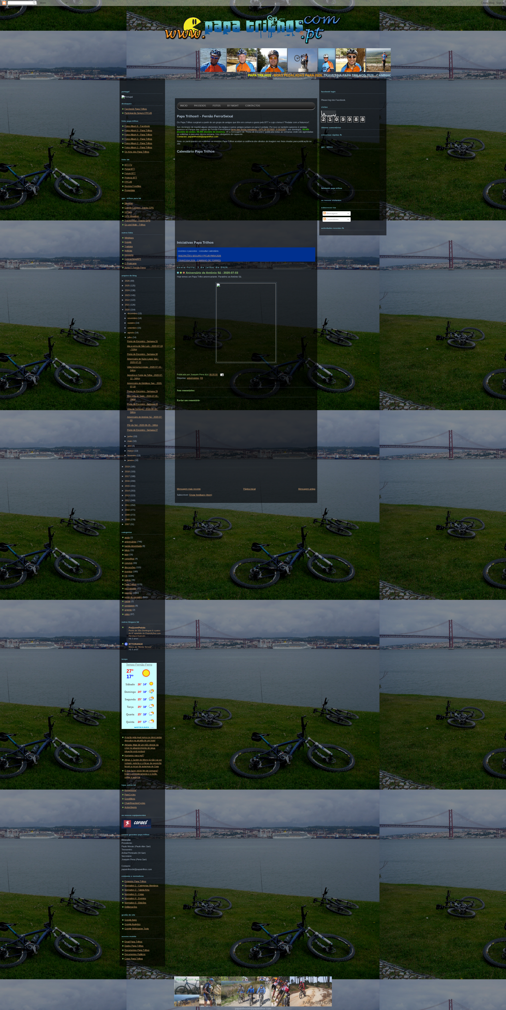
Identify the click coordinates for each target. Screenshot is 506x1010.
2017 (127, 476)
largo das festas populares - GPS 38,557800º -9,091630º (258, 129)
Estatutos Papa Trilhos (135, 881)
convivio (128, 563)
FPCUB (128, 182)
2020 (127, 309)
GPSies (128, 212)
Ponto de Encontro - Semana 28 (142, 404)
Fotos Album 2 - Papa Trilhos (138, 143)
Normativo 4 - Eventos (135, 898)
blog (126, 554)
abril (129, 446)
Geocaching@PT (133, 259)
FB (126, 576)
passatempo (130, 588)
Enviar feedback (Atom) (200, 495)
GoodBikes (130, 799)
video (127, 614)
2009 (127, 515)
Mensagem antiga (306, 489)
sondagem (130, 605)
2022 (127, 300)
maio (130, 441)
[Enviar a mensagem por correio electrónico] (221, 374)
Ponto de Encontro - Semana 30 (142, 354)
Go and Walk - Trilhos (135, 225)
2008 (127, 519)
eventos (128, 571)
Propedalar (130, 190)
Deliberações (131, 907)
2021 (127, 305)
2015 (127, 486)
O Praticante (131, 263)
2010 (127, 510)
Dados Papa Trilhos (134, 946)
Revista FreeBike (133, 186)
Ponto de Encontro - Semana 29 (142, 391)
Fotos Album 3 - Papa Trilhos (138, 139)
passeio (128, 593)
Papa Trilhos (131, 584)
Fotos (217, 105)
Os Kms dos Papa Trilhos (137, 152)
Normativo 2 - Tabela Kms (137, 890)
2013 (127, 495)
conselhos (129, 558)
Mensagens (332, 213)
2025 (127, 285)
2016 (127, 481)
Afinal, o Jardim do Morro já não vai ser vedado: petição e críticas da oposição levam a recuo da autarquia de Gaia (143, 763)
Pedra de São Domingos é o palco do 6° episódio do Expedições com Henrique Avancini (144, 633)
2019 (127, 466)
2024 (127, 290)
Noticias (128, 250)
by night (233, 105)
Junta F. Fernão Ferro (135, 267)
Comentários (332, 219)
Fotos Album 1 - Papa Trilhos (138, 147)
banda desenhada (133, 546)
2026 (127, 281)
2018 (127, 471)
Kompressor (130, 790)
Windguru (129, 238)
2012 (127, 500)
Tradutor (129, 246)
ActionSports (131, 807)
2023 (127, 295)
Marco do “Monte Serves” (140, 647)
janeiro (130, 460)
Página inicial (249, 489)
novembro (132, 318)
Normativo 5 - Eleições (135, 903)
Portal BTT (130, 169)
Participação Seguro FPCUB (138, 113)
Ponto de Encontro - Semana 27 (142, 430)
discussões (130, 567)
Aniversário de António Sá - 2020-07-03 (212, 272)
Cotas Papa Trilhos (134, 958)
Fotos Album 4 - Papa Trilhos (138, 134)
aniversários (130, 541)
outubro (131, 323)
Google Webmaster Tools (137, 928)
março (130, 451)
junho (130, 436)
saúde (127, 601)
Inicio (183, 105)
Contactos (252, 105)
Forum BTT (130, 173)
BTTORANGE (136, 644)
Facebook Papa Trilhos (136, 109)
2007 (127, 524)
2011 (127, 505)
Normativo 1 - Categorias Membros (141, 885)
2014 (127, 490)
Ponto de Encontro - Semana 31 (142, 341)
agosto (131, 332)
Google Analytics (133, 924)
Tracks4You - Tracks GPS (137, 220)
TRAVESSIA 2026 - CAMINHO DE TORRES (199, 260)
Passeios (200, 105)
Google (128, 242)
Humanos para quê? (134, 755)
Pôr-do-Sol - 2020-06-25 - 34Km (142, 425)
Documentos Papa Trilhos (137, 950)
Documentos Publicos (135, 954)
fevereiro (132, 455)
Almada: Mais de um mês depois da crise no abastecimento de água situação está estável (142, 748)
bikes (127, 550)
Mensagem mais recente (189, 489)
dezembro (132, 313)
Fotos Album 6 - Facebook (137, 126)
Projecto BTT (131, 177)
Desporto (129, 255)
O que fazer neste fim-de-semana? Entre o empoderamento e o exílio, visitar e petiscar (141, 774)
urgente (128, 610)
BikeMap (129, 203)
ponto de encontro (133, 597)
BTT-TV (128, 165)
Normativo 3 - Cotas (134, 894)
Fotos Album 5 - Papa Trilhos (138, 130)
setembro (132, 328)
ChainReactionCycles (135, 803)
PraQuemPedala (137, 627)
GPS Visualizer (132, 216)
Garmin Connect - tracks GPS (139, 208)
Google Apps (131, 920)
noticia (128, 580)
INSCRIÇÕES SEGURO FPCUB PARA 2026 (199, 256)
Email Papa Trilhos (133, 941)
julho (129, 337)
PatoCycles (130, 794)
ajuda (127, 537)
